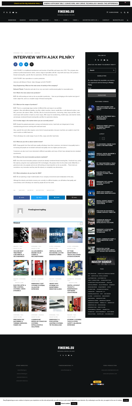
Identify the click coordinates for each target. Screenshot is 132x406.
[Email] (32, 64)
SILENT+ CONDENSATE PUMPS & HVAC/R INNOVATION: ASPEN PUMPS (106, 240)
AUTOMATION (70, 278)
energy (112, 284)
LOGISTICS (41, 314)
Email (89, 88)
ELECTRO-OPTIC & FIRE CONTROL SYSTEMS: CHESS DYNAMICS (19, 287)
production (93, 307)
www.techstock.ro (22, 377)
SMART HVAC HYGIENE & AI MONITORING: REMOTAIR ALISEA (55, 286)
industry (92, 291)
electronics (104, 284)
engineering (93, 287)
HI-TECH (51, 246)
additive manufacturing (106, 273)
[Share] (15, 64)
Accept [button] (126, 400)
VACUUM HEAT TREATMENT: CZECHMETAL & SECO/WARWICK (18, 253)
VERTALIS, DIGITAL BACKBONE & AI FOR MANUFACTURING (56, 252)
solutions (92, 313)
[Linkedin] (16, 12)
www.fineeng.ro (22, 370)
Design (109, 282)
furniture (92, 289)
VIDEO (75, 20)
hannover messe (103, 289)
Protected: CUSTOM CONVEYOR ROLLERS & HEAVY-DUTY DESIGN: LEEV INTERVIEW (106, 250)
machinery (106, 296)
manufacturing (94, 302)
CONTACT (106, 20)
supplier (101, 313)
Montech (111, 302)
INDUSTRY (45, 20)
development (93, 284)
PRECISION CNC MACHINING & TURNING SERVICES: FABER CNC (20, 322)
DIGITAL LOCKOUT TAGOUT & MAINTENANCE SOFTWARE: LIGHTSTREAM (73, 288)
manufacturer (50, 190)
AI (89, 275)
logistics (97, 296)
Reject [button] (58, 403)
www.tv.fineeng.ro (22, 373)
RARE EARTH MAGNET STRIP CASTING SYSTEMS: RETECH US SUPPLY (106, 108)
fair (109, 287)
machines (92, 298)
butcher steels (40, 190)
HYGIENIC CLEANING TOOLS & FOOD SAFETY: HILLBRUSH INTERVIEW (74, 322)
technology (110, 313)
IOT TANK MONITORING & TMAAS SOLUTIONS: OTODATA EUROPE (74, 253)
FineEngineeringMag (37, 210)
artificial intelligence (100, 275)
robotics (106, 309)
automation (92, 278)
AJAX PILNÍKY (22, 190)
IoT (102, 293)
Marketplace (118, 20)
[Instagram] (10, 12)
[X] (7, 12)
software (111, 311)
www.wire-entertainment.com (110, 370)
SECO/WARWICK (101, 311)
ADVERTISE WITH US (90, 20)
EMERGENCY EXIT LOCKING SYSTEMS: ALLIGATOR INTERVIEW (38, 286)
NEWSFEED (12, 20)
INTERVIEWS (33, 20)
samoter (91, 311)
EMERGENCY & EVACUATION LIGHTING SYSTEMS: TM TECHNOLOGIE (56, 322)
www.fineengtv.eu (66, 370)
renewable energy (95, 309)
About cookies (65, 403)
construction (106, 280)
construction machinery (97, 282)
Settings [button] (74, 403)
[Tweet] (21, 64)
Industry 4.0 (101, 291)
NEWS (65, 20)
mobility (103, 302)
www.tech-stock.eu (22, 380)
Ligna (90, 296)
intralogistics (94, 293)
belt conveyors (94, 280)
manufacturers (105, 300)
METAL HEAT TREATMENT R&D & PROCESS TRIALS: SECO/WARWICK (106, 118)
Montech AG (93, 304)
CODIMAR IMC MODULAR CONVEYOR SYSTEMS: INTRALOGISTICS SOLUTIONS (39, 323)
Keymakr (108, 293)
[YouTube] (13, 12)
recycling (102, 307)
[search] (114, 70)
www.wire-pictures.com (110, 373)
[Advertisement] (66, 36)
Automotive (30, 190)
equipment (102, 287)
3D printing (92, 273)
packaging (102, 304)
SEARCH (23, 20)
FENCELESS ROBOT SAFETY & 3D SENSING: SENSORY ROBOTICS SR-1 (105, 127)
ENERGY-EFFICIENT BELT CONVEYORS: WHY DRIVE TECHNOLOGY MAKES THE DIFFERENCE (81, 3)
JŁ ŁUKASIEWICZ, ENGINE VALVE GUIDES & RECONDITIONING (37, 253)
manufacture (101, 298)
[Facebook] (4, 12)
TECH (56, 20)
